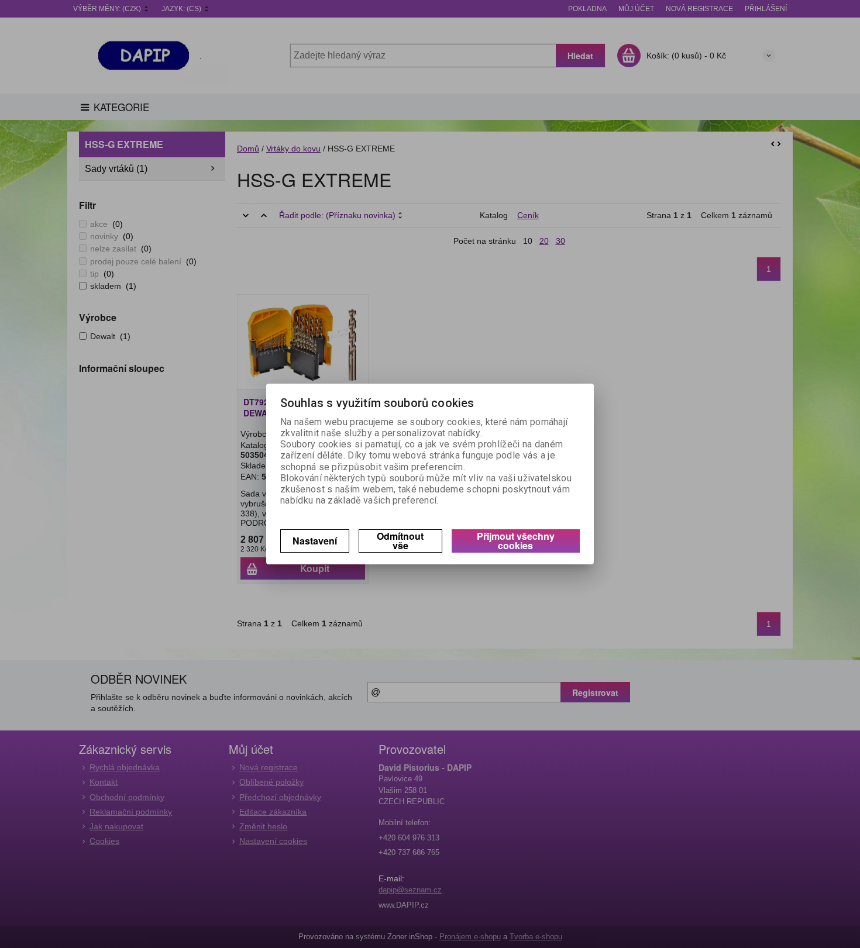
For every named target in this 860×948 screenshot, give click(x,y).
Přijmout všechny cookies (516, 540)
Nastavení (315, 540)
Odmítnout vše (400, 540)
